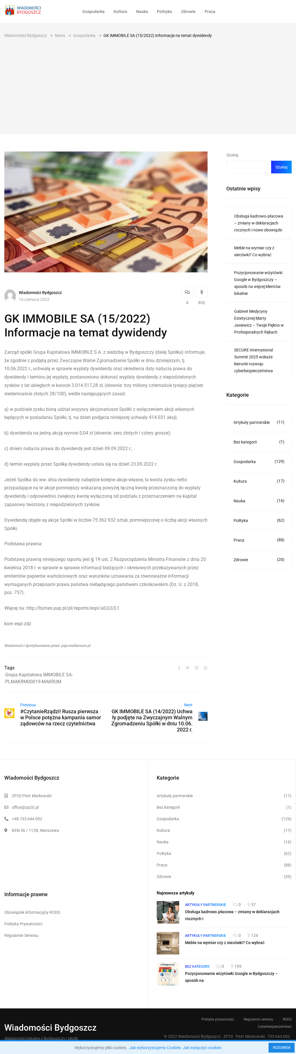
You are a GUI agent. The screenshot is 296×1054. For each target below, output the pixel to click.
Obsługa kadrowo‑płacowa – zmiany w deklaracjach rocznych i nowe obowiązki (258, 223)
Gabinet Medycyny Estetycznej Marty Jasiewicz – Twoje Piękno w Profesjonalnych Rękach (259, 321)
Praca (210, 11)
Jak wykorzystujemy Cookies (155, 1047)
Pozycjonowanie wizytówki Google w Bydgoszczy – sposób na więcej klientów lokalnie (258, 283)
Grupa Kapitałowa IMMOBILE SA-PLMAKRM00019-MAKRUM (39, 678)
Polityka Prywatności (23, 924)
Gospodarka (93, 11)
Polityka (164, 11)
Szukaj (232, 155)
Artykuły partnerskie (259, 422)
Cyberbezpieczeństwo (275, 1027)
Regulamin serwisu (258, 1019)
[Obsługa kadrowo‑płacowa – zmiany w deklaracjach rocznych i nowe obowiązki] (168, 912)
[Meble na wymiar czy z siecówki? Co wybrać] (168, 943)
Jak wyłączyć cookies (202, 1047)
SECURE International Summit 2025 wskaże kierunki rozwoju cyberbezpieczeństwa (253, 360)
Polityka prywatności (217, 1019)
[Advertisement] (148, 82)
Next (188, 705)
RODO (287, 1019)
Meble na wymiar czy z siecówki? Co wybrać (254, 251)
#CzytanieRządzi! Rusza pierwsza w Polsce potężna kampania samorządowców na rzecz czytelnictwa (60, 717)
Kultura (120, 11)
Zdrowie (188, 11)
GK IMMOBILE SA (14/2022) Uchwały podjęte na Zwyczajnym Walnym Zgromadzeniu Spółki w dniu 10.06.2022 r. (152, 720)
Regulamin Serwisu (21, 935)
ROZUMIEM (281, 1048)
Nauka (142, 11)
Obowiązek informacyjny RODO (32, 912)
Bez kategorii (259, 441)
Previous (28, 705)
